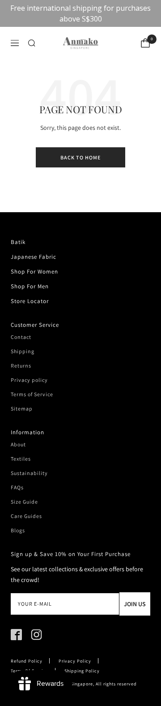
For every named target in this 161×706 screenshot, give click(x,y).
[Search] (32, 43)
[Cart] (145, 43)
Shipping (22, 351)
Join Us (135, 604)
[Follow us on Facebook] (16, 634)
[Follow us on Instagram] (36, 634)
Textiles (21, 459)
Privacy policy (29, 380)
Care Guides (26, 516)
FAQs (17, 487)
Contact (21, 337)
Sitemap (22, 408)
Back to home (80, 157)
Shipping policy (82, 671)
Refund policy (26, 661)
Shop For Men (30, 286)
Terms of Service (32, 394)
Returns (21, 365)
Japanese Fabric (33, 257)
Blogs (18, 530)
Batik (18, 242)
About (18, 444)
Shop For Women (34, 271)
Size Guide (24, 502)
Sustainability (29, 473)
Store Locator (30, 301)
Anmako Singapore (72, 684)
